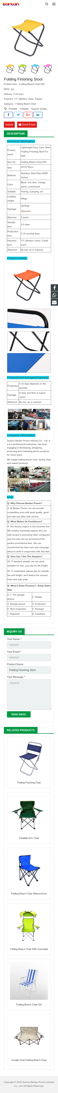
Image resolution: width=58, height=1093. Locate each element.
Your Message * (16, 677)
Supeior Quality (39, 108)
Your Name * (14, 639)
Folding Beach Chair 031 (29, 1004)
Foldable (24, 108)
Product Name (15, 664)
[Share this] (8, 115)
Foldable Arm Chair (29, 838)
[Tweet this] (18, 115)
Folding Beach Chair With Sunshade (29, 949)
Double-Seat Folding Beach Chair (29, 1060)
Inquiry (9, 124)
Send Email (28, 124)
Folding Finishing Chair (29, 782)
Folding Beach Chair (25, 103)
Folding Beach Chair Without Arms (29, 893)
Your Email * (14, 651)
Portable (13, 108)
